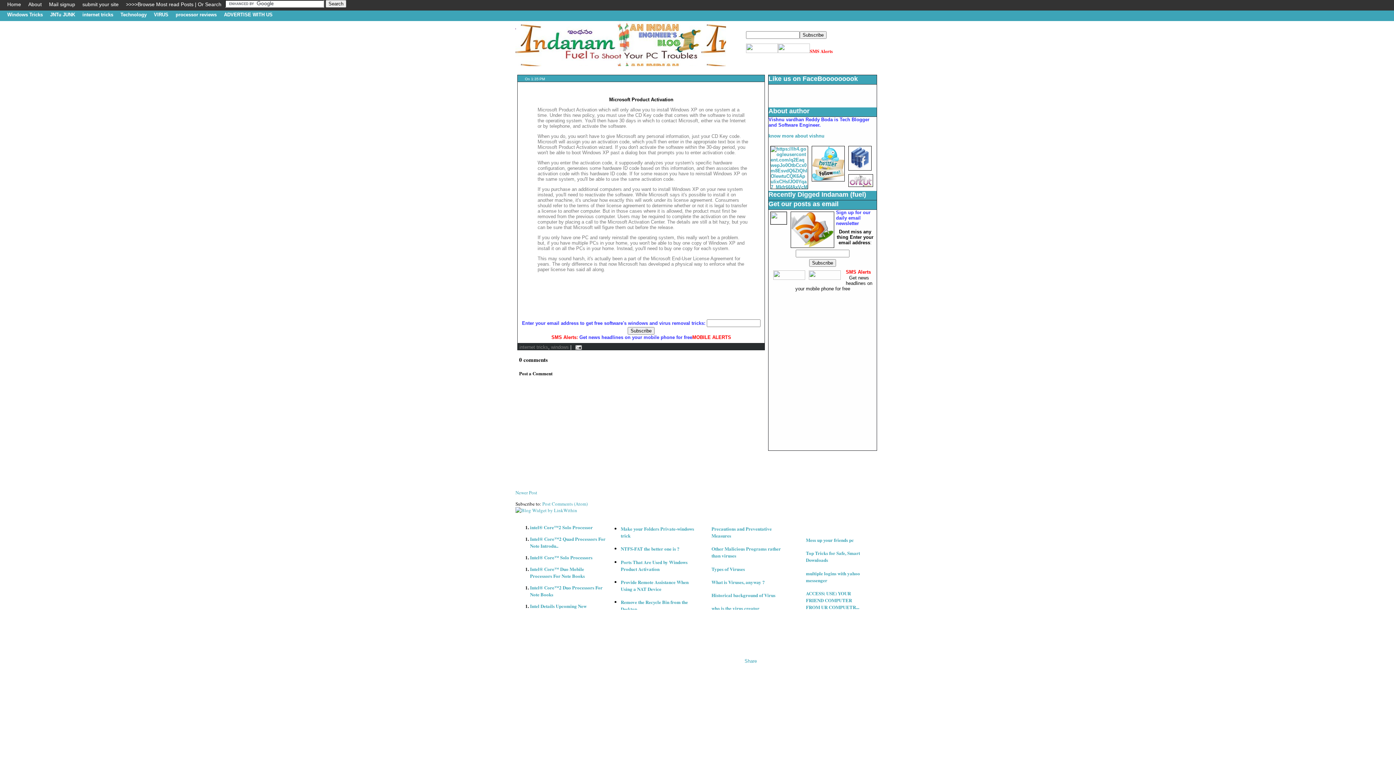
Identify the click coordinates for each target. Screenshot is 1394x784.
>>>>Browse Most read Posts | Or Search (173, 4)
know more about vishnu (796, 136)
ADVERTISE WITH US (248, 14)
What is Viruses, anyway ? (738, 582)
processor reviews (196, 14)
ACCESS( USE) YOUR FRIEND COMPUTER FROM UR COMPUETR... (832, 600)
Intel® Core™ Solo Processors (561, 557)
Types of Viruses (728, 568)
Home (14, 4)
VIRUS (161, 14)
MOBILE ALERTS (711, 337)
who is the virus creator (735, 608)
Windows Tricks (25, 14)
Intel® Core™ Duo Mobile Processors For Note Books (557, 572)
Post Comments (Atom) (565, 504)
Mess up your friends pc (830, 539)
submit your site (100, 4)
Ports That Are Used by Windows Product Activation (654, 565)
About (35, 4)
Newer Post (526, 492)
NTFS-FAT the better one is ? (650, 548)
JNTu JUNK (62, 14)
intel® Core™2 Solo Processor (561, 527)
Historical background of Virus (743, 595)
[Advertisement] (647, 69)
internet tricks (97, 14)
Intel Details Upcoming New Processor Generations (558, 609)
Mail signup (62, 4)
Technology (134, 14)
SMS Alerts (821, 51)
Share (751, 661)
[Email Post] (577, 347)
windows (560, 347)
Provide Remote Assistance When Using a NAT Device (655, 585)
